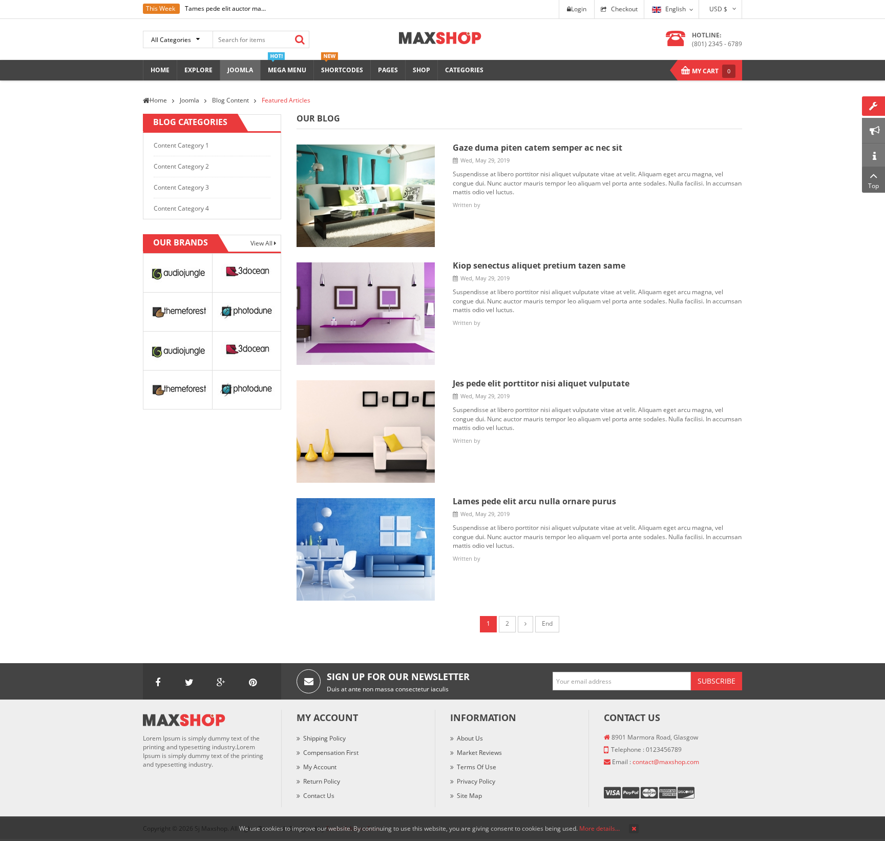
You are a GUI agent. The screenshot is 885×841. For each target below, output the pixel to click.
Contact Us (318, 795)
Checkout (624, 9)
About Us (470, 738)
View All (262, 243)
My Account (319, 767)
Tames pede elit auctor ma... (225, 8)
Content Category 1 (181, 145)
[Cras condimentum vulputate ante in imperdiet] (366, 430)
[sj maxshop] (440, 37)
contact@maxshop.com (666, 761)
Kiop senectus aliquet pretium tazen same (539, 265)
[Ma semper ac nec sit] (366, 195)
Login (578, 9)
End (547, 623)
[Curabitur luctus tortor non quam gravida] (366, 548)
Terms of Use (476, 767)
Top (873, 185)
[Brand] (177, 272)
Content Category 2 (181, 166)
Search (299, 39)
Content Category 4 (181, 208)
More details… (599, 828)
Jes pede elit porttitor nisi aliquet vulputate (541, 383)
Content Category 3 (181, 187)
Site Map (469, 795)
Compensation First (331, 752)
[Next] (525, 624)
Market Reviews (479, 752)
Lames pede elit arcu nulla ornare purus (534, 501)
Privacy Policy (476, 781)
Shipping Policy (324, 738)
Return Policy (321, 781)
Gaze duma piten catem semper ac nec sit (537, 147)
